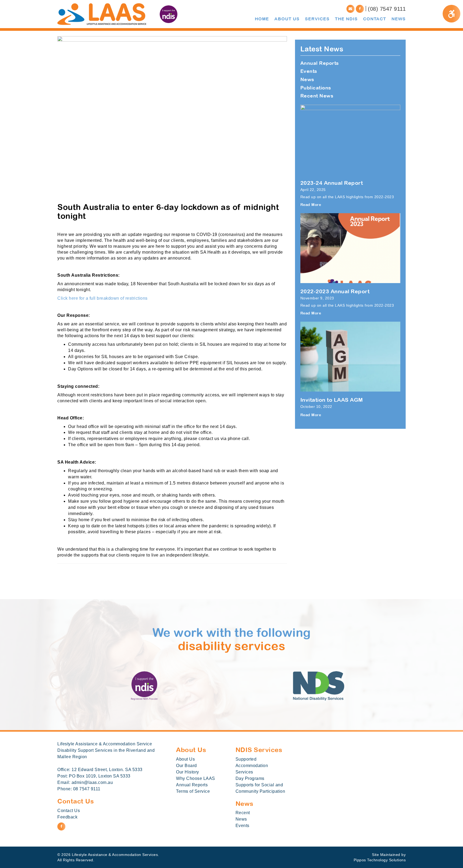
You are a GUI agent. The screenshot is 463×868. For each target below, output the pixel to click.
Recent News (317, 96)
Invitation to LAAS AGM (331, 400)
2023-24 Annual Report (331, 183)
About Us (185, 759)
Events (308, 71)
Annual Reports (319, 63)
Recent (243, 812)
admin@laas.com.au (92, 782)
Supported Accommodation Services (252, 765)
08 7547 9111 (86, 789)
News (307, 79)
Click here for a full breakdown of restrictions (103, 298)
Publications (315, 88)
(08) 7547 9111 (387, 9)
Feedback (67, 817)
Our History (187, 772)
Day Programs (250, 778)
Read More (310, 204)
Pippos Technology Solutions (380, 860)
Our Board (186, 765)
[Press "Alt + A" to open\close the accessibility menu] (451, 13)
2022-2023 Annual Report (335, 291)
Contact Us (68, 810)
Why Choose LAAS (195, 778)
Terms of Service (193, 791)
